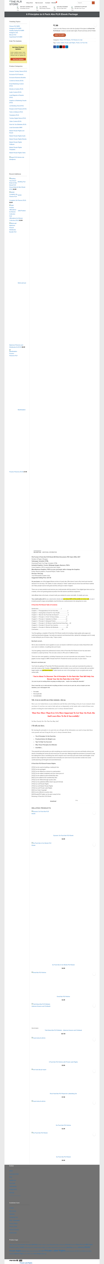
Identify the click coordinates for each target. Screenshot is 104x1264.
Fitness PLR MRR (14, 26)
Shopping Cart (13, 1217)
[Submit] (93, 2)
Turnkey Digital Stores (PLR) (17, 118)
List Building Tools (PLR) (16, 106)
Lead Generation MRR (15, 127)
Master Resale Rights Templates (15, 148)
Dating (51, 1244)
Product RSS (13, 1189)
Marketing (81, 1247)
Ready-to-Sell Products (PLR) (17, 109)
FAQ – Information (14, 1220)
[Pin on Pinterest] (63, 46)
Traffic (28, 1253)
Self (75, 1251)
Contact (47, 2)
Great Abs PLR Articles (63, 996)
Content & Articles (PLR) (16, 80)
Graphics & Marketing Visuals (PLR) (17, 101)
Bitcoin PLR (12, 35)
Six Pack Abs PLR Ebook (63, 1157)
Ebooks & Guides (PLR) (16, 89)
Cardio (58, 42)
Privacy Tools (13, 1226)
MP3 (40, 1251)
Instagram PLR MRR (15, 28)
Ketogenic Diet (13, 32)
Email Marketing (61, 1244)
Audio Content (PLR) (15, 92)
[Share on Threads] (60, 46)
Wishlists (12, 1214)
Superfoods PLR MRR (15, 37)
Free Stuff (12, 1183)
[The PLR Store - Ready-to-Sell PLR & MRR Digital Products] (16, 3)
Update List (12, 1180)
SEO (78, 1251)
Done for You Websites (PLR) (17, 124)
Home (46, 1247)
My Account (39, 2)
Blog (10, 1177)
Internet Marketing (61, 1247)
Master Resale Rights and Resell (16, 132)
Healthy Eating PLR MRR (16, 30)
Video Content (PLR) (15, 121)
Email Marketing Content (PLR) (16, 85)
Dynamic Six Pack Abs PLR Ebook (63, 835)
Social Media (82, 1251)
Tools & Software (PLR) (16, 112)
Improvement (55, 1247)
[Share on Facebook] (54, 46)
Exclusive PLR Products (16, 74)
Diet (54, 1244)
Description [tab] (37, 552)
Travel (31, 1253)
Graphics (17, 1247)
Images (49, 1247)
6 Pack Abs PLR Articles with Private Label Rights (63, 1062)
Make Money (75, 1247)
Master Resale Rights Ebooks (17, 139)
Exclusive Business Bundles (17, 77)
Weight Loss (40, 1253)
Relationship (71, 1251)
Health (62, 42)
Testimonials (13, 1186)
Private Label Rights (70, 42)
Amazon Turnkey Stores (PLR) (18, 71)
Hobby (43, 1247)
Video (34, 1253)
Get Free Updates (18, 59)
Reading (67, 1251)
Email (56, 1244)
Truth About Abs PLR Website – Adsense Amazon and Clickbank (63, 1030)
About (11, 1171)
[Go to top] (100, 1261)
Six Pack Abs (83, 42)
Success (25, 1253)
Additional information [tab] (49, 552)
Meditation (23, 1251)
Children (40, 1244)
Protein (78, 42)
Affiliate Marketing (13, 1244)
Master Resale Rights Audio (17, 136)
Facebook (73, 1244)
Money (31, 1251)
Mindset (28, 1251)
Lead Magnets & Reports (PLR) (16, 96)
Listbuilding (68, 1247)
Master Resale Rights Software (15, 143)
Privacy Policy (13, 1223)
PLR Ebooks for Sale (76, 40)
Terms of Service (14, 1229)
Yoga (45, 1253)
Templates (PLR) (14, 115)
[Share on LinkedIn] (66, 46)
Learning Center (14, 1174)
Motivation (35, 1251)
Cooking (47, 1244)
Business (35, 1244)
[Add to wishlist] (95, 25)
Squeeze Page (18, 1253)
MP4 (42, 1251)
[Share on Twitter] (57, 46)
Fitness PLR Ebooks (65, 40)
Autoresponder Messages (24, 1244)
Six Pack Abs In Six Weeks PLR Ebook (63, 965)
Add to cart (59, 35)
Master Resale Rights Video (17, 152)
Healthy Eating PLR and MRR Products (33, 1247)
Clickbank (44, 1244)
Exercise (67, 1244)
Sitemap (11, 1192)
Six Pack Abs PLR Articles (63, 1125)
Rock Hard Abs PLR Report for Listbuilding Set (63, 1093)
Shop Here (29, 2)
